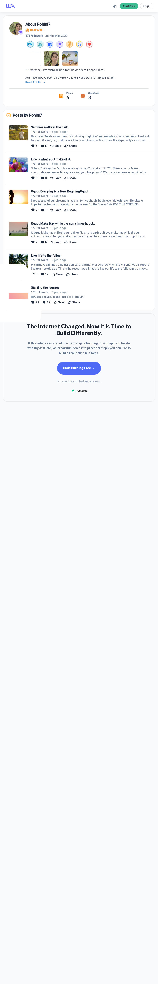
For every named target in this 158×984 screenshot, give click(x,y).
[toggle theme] (115, 6)
